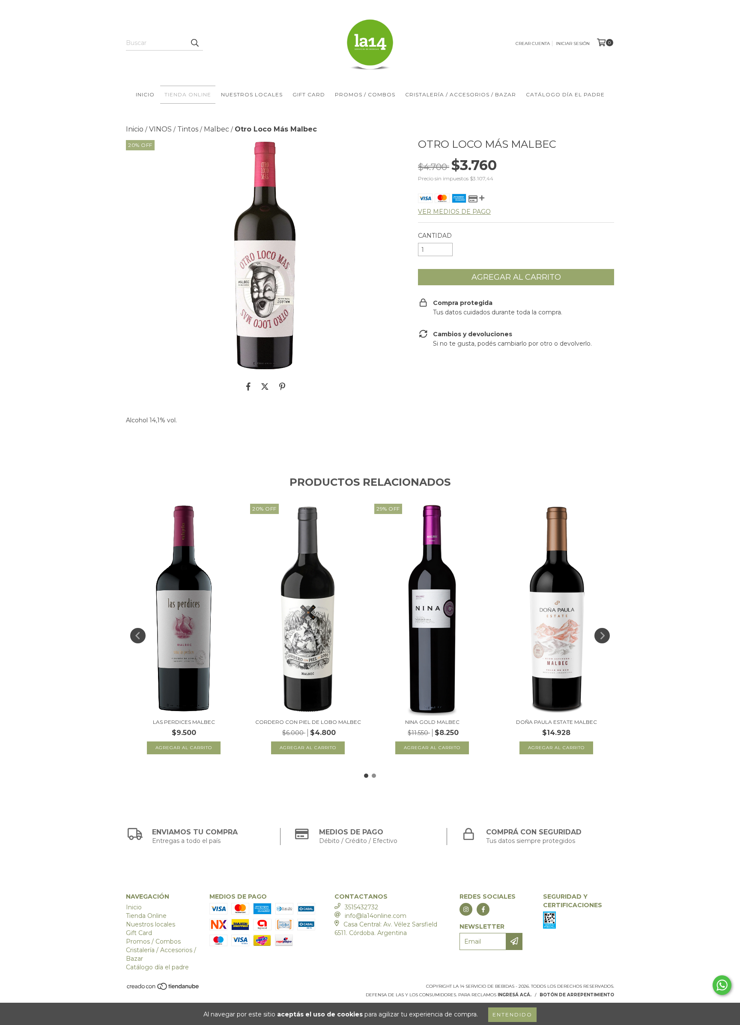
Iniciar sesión (573, 43)
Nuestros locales (252, 94)
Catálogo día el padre (565, 94)
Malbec (216, 129)
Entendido (512, 1014)
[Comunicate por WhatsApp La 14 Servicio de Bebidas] (722, 985)
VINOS (160, 129)
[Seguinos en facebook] (483, 909)
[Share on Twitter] (265, 386)
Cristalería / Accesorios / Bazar (460, 94)
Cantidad (435, 235)
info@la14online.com (375, 916)
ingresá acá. (514, 995)
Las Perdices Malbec (184, 722)
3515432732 (361, 907)
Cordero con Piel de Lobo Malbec (308, 722)
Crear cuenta (533, 43)
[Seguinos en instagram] (466, 909)
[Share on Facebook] (248, 386)
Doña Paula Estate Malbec (556, 722)
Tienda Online (187, 94)
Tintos (187, 129)
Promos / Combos (365, 94)
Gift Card (308, 94)
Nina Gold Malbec (432, 722)
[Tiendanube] (163, 989)
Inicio (145, 94)
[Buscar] (194, 43)
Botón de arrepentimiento (577, 995)
